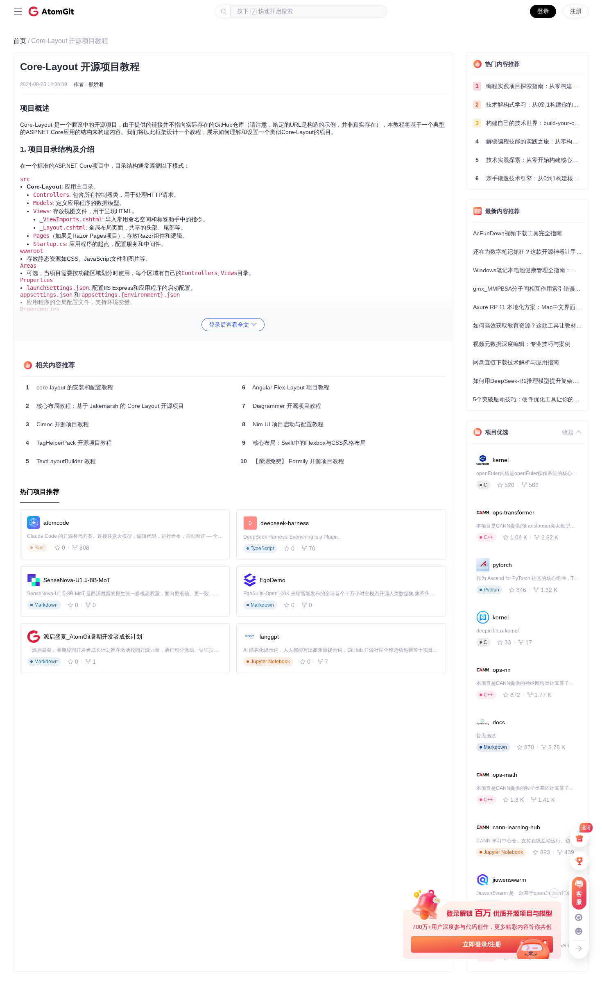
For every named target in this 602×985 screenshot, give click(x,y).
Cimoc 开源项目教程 (57, 424)
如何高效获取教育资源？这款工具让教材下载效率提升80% (529, 325)
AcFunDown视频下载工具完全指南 (517, 233)
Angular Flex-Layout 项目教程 (285, 387)
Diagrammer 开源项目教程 (281, 406)
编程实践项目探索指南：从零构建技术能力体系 (530, 86)
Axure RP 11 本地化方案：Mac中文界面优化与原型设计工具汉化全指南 (529, 307)
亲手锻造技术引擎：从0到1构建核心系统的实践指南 (530, 178)
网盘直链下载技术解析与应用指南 (516, 362)
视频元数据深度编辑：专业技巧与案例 (521, 344)
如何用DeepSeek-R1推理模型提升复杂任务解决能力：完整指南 (529, 381)
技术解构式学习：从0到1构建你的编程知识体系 (530, 104)
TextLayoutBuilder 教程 (61, 461)
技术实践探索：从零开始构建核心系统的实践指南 (530, 160)
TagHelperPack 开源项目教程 (69, 442)
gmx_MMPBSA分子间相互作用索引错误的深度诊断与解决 (529, 288)
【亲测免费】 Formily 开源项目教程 (292, 461)
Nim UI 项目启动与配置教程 (283, 424)
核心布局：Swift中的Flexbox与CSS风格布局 (304, 442)
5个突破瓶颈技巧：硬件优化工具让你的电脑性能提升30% (529, 399)
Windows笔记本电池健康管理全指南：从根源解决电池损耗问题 (529, 270)
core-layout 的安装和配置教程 (69, 387)
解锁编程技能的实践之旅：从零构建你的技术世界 (530, 141)
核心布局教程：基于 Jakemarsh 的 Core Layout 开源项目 (105, 406)
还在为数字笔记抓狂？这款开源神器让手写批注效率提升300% (529, 251)
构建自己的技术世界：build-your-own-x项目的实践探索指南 (530, 123)
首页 (19, 40)
